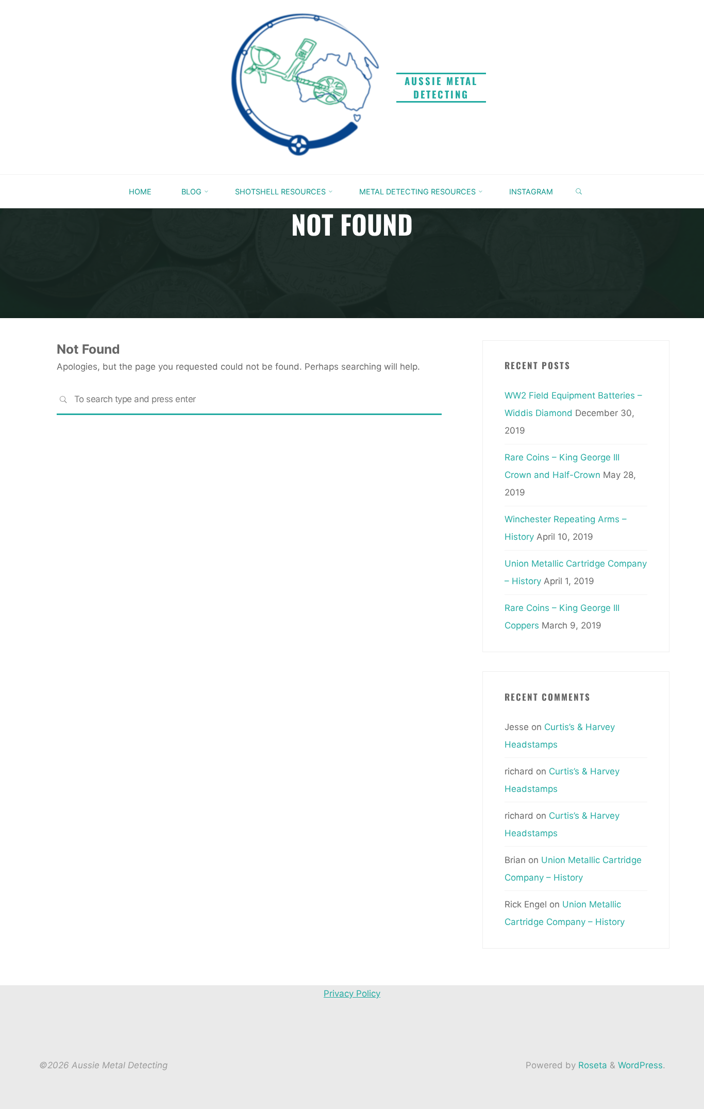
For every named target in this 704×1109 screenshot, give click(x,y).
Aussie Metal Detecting (441, 87)
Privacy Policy (352, 993)
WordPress (640, 1065)
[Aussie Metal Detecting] (305, 86)
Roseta (591, 1065)
